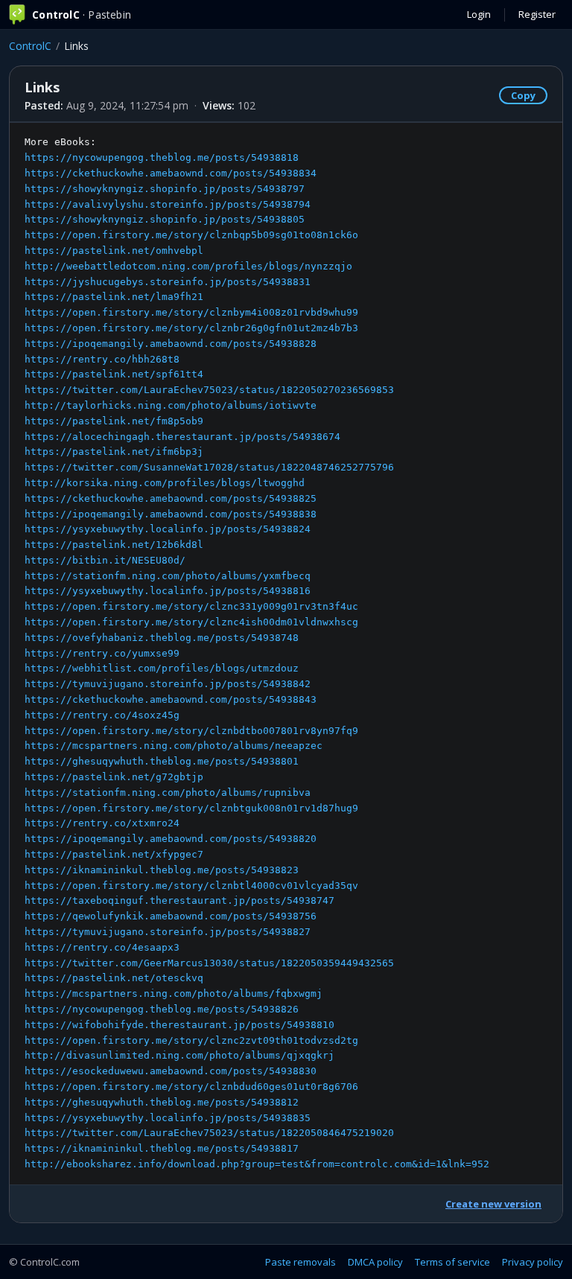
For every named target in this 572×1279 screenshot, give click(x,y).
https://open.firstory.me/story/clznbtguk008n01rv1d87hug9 (191, 808)
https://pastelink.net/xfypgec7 (114, 854)
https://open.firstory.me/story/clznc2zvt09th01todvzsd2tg (191, 1040)
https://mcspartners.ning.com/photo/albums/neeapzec (173, 745)
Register (537, 14)
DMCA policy (375, 1262)
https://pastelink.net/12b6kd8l (114, 544)
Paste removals (300, 1262)
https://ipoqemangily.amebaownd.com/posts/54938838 (171, 514)
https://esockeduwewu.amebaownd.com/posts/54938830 (171, 1071)
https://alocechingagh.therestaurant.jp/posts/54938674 (182, 436)
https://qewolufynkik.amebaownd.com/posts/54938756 (171, 916)
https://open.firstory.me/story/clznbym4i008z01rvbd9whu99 (191, 312)
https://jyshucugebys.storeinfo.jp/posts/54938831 (168, 281)
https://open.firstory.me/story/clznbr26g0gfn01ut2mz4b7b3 (191, 328)
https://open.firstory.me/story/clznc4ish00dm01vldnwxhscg (191, 622)
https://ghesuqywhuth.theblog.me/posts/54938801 (162, 761)
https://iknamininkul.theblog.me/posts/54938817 (162, 1148)
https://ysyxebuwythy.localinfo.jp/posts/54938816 (168, 590)
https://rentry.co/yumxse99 (102, 653)
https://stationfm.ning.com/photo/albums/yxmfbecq (168, 575)
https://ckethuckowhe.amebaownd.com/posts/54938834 (171, 173)
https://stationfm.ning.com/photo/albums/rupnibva (168, 792)
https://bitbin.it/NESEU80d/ (105, 560)
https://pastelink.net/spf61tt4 (114, 374)
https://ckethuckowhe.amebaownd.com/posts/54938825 (171, 498)
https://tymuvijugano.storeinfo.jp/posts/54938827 (168, 931)
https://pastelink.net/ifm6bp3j (114, 451)
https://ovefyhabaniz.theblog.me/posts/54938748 (162, 637)
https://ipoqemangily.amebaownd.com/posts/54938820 (171, 838)
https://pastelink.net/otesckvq (114, 977)
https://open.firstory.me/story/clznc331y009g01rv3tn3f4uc (191, 606)
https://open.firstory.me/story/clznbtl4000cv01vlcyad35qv (191, 885)
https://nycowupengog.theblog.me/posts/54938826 (162, 1009)
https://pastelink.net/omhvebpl (114, 250)
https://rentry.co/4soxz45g (102, 715)
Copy (523, 95)
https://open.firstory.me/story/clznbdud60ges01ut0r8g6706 (191, 1086)
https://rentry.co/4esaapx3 (102, 947)
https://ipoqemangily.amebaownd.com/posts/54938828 (171, 343)
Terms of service (452, 1262)
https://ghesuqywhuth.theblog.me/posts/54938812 (162, 1102)
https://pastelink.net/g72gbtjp (114, 776)
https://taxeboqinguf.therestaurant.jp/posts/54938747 (179, 900)
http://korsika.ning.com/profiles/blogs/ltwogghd (165, 482)
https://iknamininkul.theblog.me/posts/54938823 (162, 869)
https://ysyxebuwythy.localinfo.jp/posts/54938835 (168, 1117)
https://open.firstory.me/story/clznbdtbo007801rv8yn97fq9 (191, 730)
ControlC (30, 46)
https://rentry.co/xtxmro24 (102, 823)
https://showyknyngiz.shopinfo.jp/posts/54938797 (165, 188)
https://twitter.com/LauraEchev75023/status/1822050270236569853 (209, 389)
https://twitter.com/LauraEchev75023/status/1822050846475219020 (209, 1132)
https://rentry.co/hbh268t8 (102, 359)
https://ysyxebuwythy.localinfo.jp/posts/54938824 (168, 529)
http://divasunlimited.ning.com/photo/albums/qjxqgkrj (179, 1055)
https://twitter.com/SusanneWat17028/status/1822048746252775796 (209, 467)
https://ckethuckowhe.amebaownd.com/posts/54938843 (171, 699)
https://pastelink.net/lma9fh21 (114, 296)
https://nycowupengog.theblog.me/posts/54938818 (162, 157)
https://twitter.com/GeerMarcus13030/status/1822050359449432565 (209, 963)
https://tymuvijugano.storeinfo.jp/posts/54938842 (168, 683)
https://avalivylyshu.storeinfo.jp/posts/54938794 (168, 204)
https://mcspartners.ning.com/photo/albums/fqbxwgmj (173, 993)
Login (479, 14)
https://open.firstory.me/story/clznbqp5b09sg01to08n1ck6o (191, 234)
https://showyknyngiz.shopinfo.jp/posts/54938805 (165, 219)
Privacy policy (532, 1262)
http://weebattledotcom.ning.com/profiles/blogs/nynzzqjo (188, 266)
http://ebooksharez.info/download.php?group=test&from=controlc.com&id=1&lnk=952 (257, 1164)
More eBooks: (257, 653)
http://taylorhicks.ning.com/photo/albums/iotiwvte (171, 405)
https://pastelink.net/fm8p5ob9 (114, 421)
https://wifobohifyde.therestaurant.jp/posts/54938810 (179, 1024)
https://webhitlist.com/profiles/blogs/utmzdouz (162, 668)
